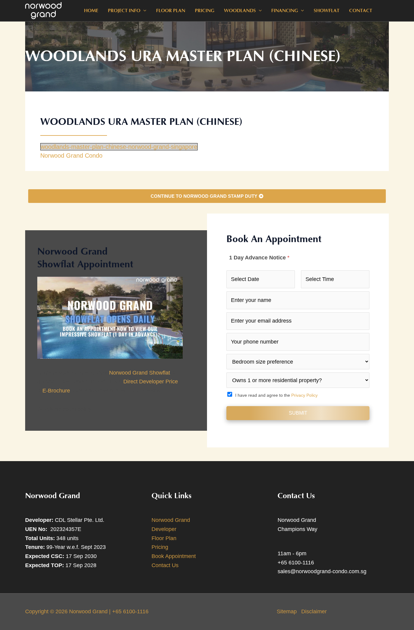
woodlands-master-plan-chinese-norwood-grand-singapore (119, 146)
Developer (164, 529)
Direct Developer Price (150, 381)
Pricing (204, 10)
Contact (360, 10)
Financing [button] (284, 10)
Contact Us (165, 565)
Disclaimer (314, 611)
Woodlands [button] (240, 10)
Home (91, 10)
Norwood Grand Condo (71, 155)
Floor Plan (170, 10)
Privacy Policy (304, 395)
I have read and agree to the (276, 395)
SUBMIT (298, 413)
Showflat (326, 10)
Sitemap (287, 611)
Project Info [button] (124, 10)
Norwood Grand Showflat (139, 373)
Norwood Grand (171, 520)
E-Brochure (56, 391)
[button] (143, 10)
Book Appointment (174, 556)
